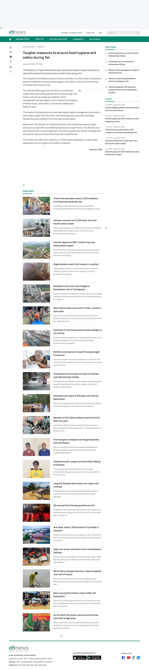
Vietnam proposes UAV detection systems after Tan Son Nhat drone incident (122, 90)
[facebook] (11, 47)
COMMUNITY (78, 39)
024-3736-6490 (40, 665)
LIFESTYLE (39, 39)
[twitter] (11, 52)
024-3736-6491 (24, 665)
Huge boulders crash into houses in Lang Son (76, 264)
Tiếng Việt (90, 33)
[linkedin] (11, 57)
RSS (100, 33)
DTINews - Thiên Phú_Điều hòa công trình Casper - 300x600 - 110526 (122, 162)
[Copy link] (11, 61)
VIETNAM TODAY (23, 39)
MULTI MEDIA (94, 39)
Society (41, 47)
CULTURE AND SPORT (58, 39)
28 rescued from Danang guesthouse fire (74, 505)
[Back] (11, 72)
